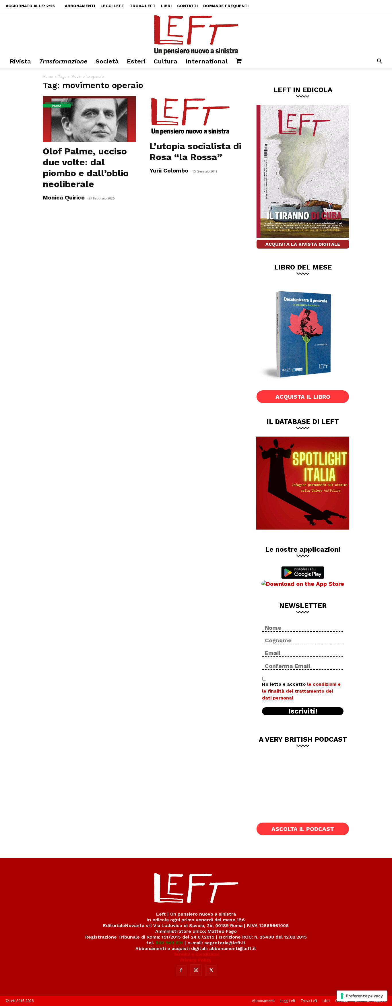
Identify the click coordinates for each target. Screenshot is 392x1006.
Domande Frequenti (226, 5)
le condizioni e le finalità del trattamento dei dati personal (301, 691)
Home (48, 76)
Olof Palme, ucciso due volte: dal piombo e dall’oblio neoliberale (86, 167)
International (206, 61)
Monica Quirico (64, 197)
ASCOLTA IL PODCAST (302, 828)
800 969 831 (169, 942)
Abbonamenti (80, 5)
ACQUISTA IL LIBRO (302, 396)
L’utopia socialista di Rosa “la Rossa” (195, 151)
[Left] (196, 33)
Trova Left (143, 5)
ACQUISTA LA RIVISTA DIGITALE (302, 244)
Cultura (165, 61)
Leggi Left (112, 5)
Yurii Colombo (169, 170)
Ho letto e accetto (301, 691)
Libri (166, 5)
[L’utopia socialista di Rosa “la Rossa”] (196, 116)
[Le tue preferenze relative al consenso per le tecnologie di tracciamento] (362, 996)
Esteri (136, 61)
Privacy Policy (195, 960)
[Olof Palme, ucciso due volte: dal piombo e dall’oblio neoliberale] (89, 119)
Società (107, 61)
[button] (379, 62)
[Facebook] (181, 970)
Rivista (20, 61)
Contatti (187, 5)
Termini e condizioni (196, 954)
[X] (211, 970)
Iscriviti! (302, 711)
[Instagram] (196, 970)
